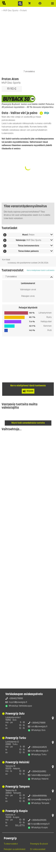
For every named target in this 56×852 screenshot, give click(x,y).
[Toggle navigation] (52, 3)
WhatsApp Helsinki (40, 779)
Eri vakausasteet (37, 849)
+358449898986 (39, 796)
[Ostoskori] (29, 3)
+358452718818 (16, 699)
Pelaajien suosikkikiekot (14, 849)
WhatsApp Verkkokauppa (20, 706)
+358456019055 (38, 820)
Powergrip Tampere (17, 786)
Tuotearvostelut (11, 844)
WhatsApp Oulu (38, 730)
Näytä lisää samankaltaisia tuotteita (28, 423)
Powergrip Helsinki (17, 762)
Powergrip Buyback (39, 844)
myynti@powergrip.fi (18, 702)
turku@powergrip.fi (39, 751)
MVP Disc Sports (11, 11)
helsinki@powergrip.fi (40, 775)
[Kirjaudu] (40, 3)
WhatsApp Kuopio (39, 828)
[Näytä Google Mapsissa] (53, 718)
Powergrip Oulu (14, 713)
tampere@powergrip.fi (41, 800)
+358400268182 (38, 772)
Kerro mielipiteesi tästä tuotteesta (40, 270)
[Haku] (20, 3)
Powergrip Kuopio (16, 811)
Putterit (23, 11)
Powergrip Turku (15, 738)
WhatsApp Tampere (40, 803)
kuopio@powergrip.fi (40, 824)
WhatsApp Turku (39, 755)
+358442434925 (39, 747)
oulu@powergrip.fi (39, 727)
